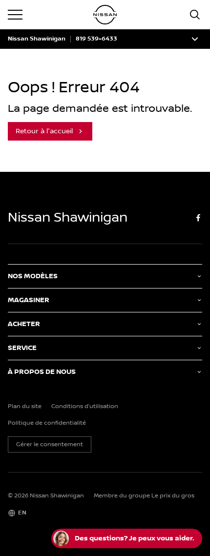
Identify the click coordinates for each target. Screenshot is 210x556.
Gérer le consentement (49, 444)
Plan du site (25, 406)
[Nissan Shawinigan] (105, 14)
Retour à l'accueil (44, 131)
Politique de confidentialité (47, 423)
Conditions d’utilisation (84, 406)
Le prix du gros (172, 495)
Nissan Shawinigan (36, 39)
